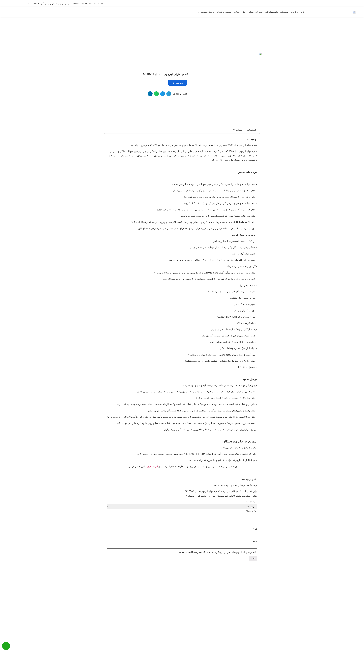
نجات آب (169, 614)
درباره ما (294, 12)
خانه (302, 12)
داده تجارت (121, 644)
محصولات (284, 12)
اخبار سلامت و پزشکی (162, 602)
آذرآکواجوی (152, 466)
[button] (12, 12)
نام (255, 529)
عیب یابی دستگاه (256, 12)
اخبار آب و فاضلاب (164, 619)
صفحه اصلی (256, 35)
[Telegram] (15, 3)
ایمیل (254, 540)
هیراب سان (168, 591)
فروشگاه (246, 35)
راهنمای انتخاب (271, 12)
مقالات (237, 12)
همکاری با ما (335, 3)
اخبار (244, 12)
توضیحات (251, 130)
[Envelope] (10, 3)
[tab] (251, 130)
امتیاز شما (251, 502)
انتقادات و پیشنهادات (307, 3)
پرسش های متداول (206, 12)
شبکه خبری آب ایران (163, 608)
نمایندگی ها (322, 3)
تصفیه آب (169, 597)
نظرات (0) (237, 130)
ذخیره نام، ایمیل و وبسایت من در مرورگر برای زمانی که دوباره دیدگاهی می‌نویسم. (216, 552)
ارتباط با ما (347, 3)
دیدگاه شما (251, 511)
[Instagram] (19, 3)
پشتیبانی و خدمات (224, 12)
